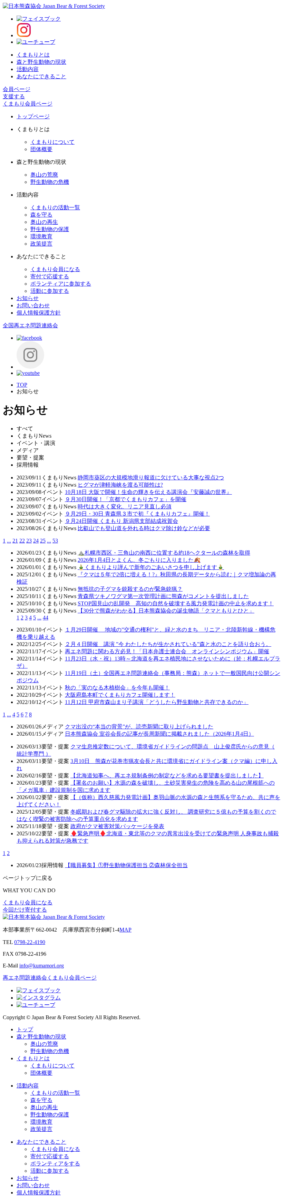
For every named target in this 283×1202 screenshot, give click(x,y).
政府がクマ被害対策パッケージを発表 (117, 826)
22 (22, 541)
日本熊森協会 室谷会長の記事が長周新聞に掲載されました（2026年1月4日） (159, 734)
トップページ (33, 116)
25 (43, 541)
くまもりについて (52, 142)
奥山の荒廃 (44, 175)
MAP (125, 930)
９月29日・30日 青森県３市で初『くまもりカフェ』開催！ (137, 514)
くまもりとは (33, 55)
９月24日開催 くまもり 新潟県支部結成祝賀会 (121, 521)
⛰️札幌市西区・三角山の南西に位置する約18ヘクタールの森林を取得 (164, 553)
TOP (22, 385)
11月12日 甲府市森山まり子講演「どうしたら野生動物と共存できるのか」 (156, 702)
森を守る (41, 215)
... (9, 541)
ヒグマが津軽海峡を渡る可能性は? (120, 485)
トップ (25, 1029)
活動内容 (28, 69)
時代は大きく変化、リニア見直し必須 (125, 506)
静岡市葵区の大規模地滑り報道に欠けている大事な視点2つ (151, 477)
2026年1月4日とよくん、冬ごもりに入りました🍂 (139, 560)
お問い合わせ (33, 305)
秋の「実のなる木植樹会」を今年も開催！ (117, 688)
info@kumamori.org (41, 965)
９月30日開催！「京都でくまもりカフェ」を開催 (125, 499)
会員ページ (16, 89)
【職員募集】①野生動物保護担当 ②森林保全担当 (126, 865)
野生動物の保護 (49, 229)
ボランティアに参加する (60, 284)
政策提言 (41, 244)
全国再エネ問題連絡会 (30, 325)
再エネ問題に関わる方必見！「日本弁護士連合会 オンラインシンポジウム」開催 (167, 651)
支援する (14, 96)
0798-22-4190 (29, 942)
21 (15, 541)
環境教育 (41, 236)
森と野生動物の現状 (41, 62)
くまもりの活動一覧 (55, 207)
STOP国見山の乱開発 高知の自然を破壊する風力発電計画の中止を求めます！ (176, 603)
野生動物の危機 (49, 182)
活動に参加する (49, 291)
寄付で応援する (49, 276)
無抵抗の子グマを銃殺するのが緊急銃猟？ (130, 589)
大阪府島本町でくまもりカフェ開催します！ (120, 695)
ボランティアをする (55, 1163)
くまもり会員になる (55, 269)
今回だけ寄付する (25, 910)
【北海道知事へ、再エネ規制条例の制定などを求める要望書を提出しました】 (167, 775)
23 (29, 541)
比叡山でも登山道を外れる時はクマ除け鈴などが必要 (144, 528)
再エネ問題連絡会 (25, 978)
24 (36, 541)
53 (55, 541)
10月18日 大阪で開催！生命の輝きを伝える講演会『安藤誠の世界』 (148, 492)
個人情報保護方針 (39, 313)
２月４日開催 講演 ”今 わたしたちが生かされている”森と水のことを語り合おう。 (168, 644)
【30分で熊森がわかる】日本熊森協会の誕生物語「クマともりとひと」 (166, 611)
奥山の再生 (44, 222)
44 (45, 617)
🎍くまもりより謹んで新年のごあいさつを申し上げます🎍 (151, 567)
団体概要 (41, 149)
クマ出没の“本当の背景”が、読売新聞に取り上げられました (139, 726)
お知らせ (28, 298)
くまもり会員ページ (27, 104)
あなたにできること (41, 76)
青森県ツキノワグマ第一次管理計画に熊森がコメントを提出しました (163, 596)
